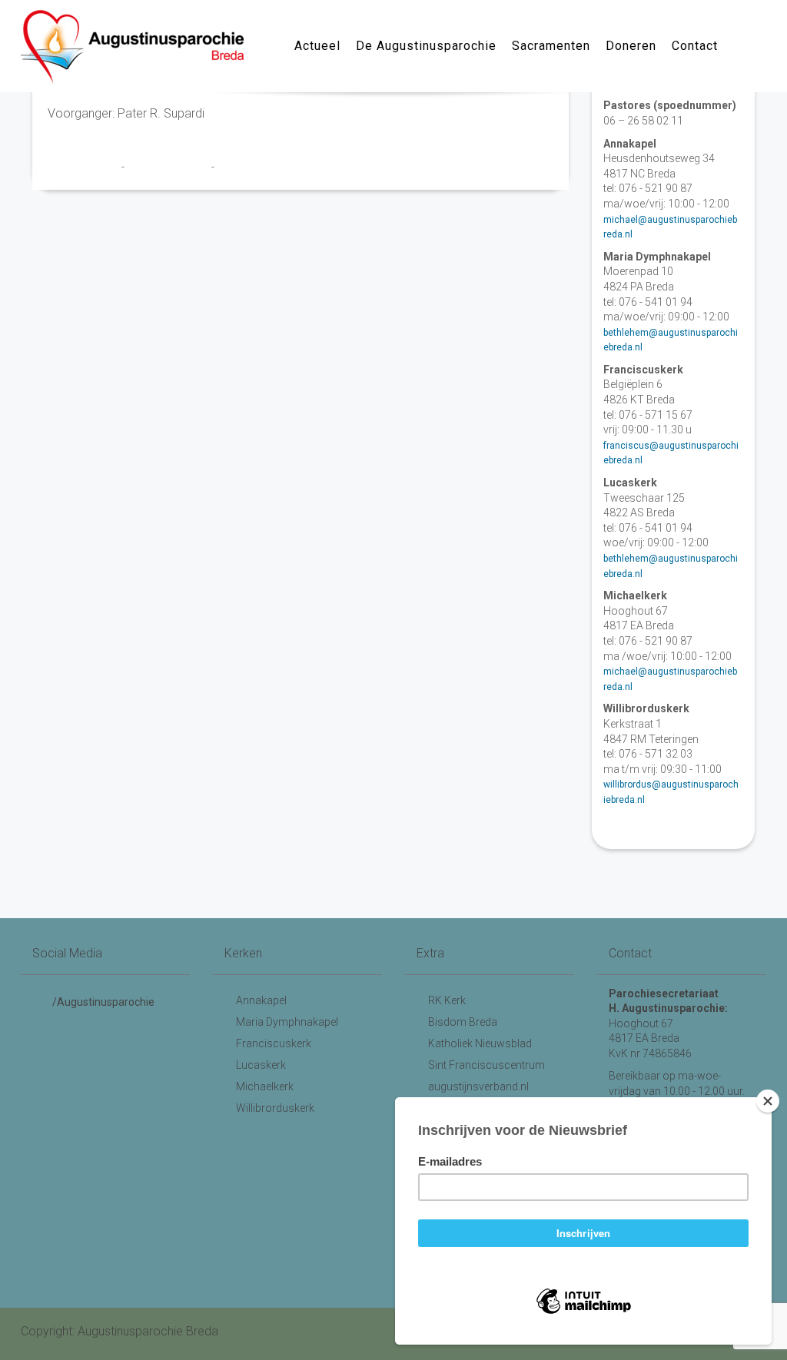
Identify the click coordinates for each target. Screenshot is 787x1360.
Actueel (317, 45)
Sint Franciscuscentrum (486, 1065)
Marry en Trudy (84, 166)
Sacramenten (551, 45)
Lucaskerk (261, 1065)
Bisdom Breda (462, 1022)
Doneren (631, 45)
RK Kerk (447, 1000)
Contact (695, 45)
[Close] (767, 1101)
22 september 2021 (169, 166)
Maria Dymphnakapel (287, 1022)
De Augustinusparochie (426, 45)
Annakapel (261, 1000)
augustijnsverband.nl (478, 1086)
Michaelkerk (265, 1086)
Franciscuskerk (273, 1043)
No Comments (247, 166)
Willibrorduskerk (275, 1108)
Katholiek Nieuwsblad (480, 1043)
